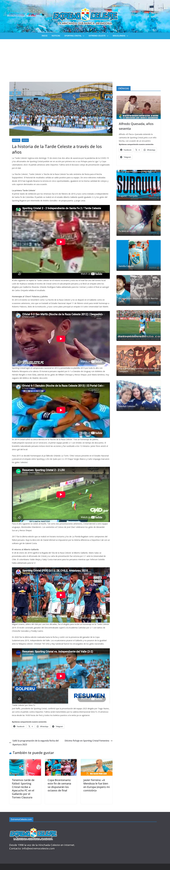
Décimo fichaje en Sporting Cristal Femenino (87, 740)
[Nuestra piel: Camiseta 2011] (138, 325)
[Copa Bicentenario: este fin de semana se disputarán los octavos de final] (61, 760)
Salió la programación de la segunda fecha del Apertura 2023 (35, 742)
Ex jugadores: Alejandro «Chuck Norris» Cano (138, 300)
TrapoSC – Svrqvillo (128, 196)
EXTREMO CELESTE (97, 35)
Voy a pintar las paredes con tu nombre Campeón (138, 370)
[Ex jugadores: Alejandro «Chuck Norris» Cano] (138, 290)
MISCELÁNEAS (119, 35)
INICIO (44, 35)
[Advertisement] (85, 59)
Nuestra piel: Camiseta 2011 (132, 336)
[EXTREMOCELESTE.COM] (33, 826)
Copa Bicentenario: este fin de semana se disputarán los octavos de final (59, 785)
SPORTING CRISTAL (73, 35)
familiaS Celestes (127, 406)
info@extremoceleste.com (38, 848)
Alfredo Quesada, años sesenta (136, 126)
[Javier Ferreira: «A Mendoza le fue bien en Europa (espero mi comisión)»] (96, 760)
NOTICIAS (56, 35)
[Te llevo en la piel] (138, 220)
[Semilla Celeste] (138, 255)
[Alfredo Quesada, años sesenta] (138, 107)
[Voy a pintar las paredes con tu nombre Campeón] (138, 360)
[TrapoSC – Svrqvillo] (138, 185)
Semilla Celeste (126, 266)
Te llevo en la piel (127, 231)
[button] (83, 36)
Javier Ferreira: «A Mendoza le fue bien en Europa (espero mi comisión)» (96, 785)
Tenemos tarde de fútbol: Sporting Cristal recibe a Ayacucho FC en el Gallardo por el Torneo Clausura (23, 788)
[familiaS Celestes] (138, 395)
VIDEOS (25, 140)
